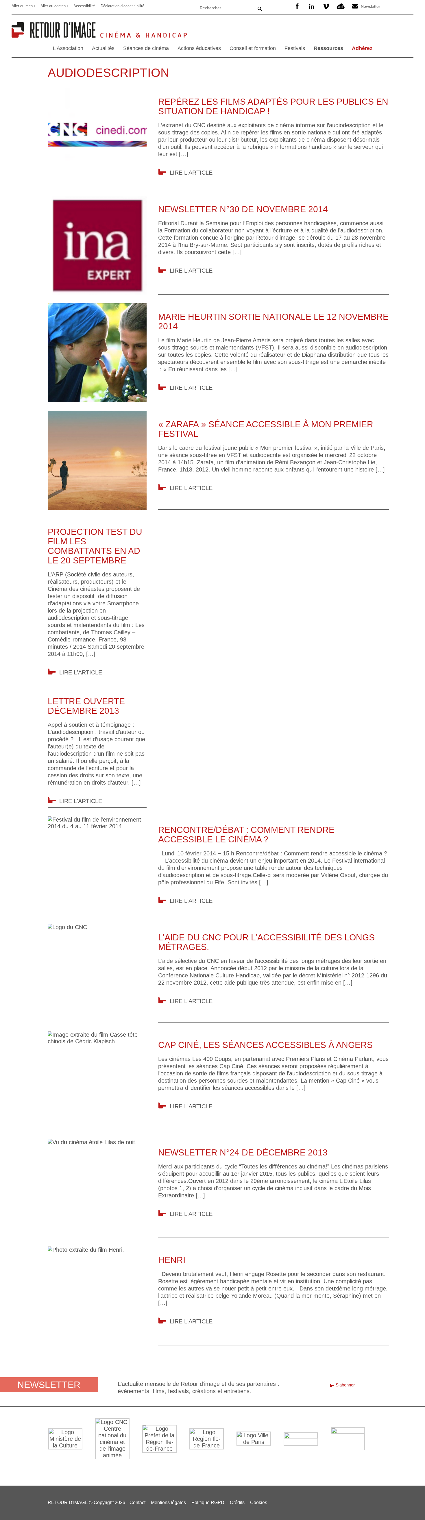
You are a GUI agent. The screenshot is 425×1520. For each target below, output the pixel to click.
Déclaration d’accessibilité (122, 6)
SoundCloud (340, 6)
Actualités (103, 48)
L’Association (68, 48)
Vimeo (326, 6)
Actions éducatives (199, 48)
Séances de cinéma (146, 48)
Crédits (237, 1502)
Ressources (328, 48)
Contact (137, 1502)
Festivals (294, 48)
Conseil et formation (253, 48)
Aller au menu (23, 6)
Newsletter (370, 6)
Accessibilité (84, 6)
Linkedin (311, 6)
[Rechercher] (226, 7)
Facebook (297, 6)
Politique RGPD (207, 1502)
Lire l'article (191, 172)
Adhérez (362, 48)
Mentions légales (168, 1502)
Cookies (258, 1502)
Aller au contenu (54, 6)
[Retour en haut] (411, 1505)
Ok (259, 9)
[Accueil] (56, 35)
